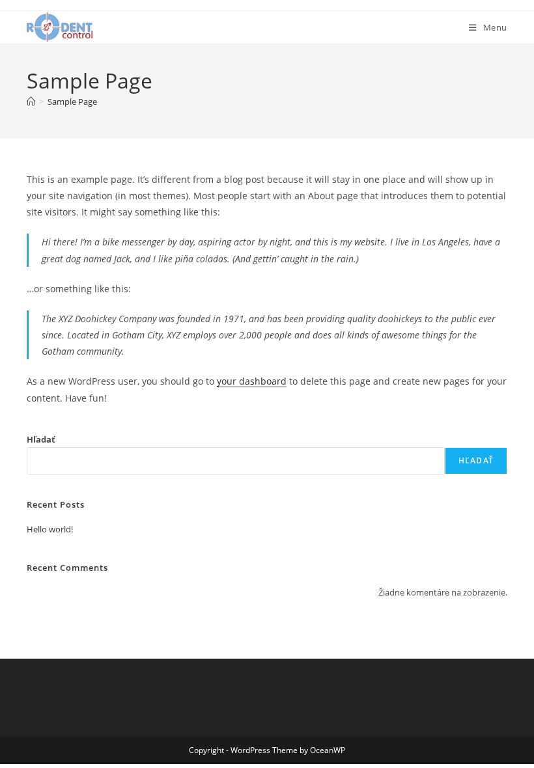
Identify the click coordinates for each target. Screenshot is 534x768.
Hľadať (41, 439)
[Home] (31, 101)
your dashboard (252, 381)
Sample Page (72, 101)
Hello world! (50, 529)
